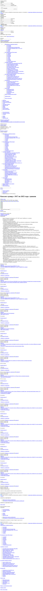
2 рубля (8, 50)
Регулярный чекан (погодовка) (13, 67)
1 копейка (9, 53)
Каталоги (9, 93)
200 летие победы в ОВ (11, 66)
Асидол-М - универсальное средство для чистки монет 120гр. (12, 346)
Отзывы (4, 114)
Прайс (4, 106)
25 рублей (9, 46)
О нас (4, 103)
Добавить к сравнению (4, 214)
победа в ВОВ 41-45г (11, 75)
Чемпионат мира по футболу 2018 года (14, 78)
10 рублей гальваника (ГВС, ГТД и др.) (14, 48)
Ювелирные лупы (10, 92)
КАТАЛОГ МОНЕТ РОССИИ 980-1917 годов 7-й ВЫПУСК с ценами (13, 266)
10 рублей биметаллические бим (13, 47)
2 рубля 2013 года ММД (5, 426)
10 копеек (9, 55)
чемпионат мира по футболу (12, 72)
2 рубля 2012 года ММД (5, 409)
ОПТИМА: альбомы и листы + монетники (15, 71)
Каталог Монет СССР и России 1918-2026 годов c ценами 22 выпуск (13, 282)
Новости (4, 100)
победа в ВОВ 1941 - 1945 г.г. (12, 65)
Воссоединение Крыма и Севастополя (14, 79)
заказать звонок (3, 124)
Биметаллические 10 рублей (12, 64)
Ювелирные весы (10, 89)
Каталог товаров (6, 101)
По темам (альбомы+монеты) (10, 74)
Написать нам (5, 105)
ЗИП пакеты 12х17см (4, 314)
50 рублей (9, 45)
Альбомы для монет (9, 62)
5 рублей (9, 49)
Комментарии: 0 (3, 270)
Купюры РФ (7, 80)
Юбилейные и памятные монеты (11, 44)
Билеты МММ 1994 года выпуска (13, 85)
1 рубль (8, 51)
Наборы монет (7, 96)
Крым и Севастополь (11, 68)
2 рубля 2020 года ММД (5, 475)
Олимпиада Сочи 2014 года (12, 69)
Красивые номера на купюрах (13, 84)
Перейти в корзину (4, 130)
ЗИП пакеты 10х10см (4, 329)
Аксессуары (7, 88)
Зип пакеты (9, 91)
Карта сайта (2, 504)
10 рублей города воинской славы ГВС (14, 63)
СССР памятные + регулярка (12, 70)
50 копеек (9, 56)
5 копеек (8, 54)
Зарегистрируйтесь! (10, 36)
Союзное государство (4, 361)
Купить (1, 210)
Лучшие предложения (7, 102)
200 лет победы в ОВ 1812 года (13, 76)
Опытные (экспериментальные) (13, 83)
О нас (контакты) (6, 112)
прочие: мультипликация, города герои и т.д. (15, 73)
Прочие (8, 87)
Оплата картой (5, 108)
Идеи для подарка (8, 98)
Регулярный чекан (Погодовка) (11, 52)
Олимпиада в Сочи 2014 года (12, 77)
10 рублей (9, 60)
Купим (4, 107)
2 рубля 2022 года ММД (5, 459)
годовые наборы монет (11, 61)
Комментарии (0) (3, 215)
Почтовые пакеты (10, 90)
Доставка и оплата (6, 104)
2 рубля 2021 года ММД (5, 442)
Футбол (8, 86)
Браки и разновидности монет (10, 94)
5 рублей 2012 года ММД (5, 393)
